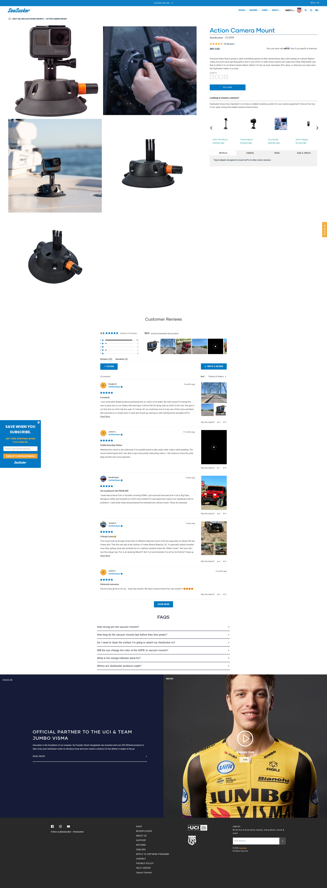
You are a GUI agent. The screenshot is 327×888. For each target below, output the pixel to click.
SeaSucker (216, 37)
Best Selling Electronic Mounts (28, 19)
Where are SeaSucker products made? (119, 665)
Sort (203, 376)
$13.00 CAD (301, 143)
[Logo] (19, 10)
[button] (316, 10)
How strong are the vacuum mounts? (118, 626)
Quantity (213, 73)
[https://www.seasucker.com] (10, 19)
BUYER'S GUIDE (144, 831)
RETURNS (141, 845)
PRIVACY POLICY (145, 863)
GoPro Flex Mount (220, 139)
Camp (265, 10)
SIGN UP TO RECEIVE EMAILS (20, 456)
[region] (185, 346)
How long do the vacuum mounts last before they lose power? (132, 634)
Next (317, 128)
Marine (253, 10)
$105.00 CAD (218, 143)
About (275, 10)
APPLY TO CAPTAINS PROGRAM (152, 854)
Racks (242, 10)
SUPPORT (141, 840)
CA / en (316, 3)
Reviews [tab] (106, 359)
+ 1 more (220, 414)
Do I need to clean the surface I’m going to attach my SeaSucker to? (136, 642)
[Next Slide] (225, 346)
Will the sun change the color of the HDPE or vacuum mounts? (132, 650)
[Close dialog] (38, 422)
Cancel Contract (144, 872)
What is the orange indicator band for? (119, 658)
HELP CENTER (143, 868)
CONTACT (141, 859)
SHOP (139, 826)
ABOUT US (141, 836)
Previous (211, 128)
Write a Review (217, 367)
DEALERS (141, 849)
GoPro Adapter (302, 139)
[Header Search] (306, 10)
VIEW (245, 760)
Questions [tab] (121, 359)
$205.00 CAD (274, 143)
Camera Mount (246, 139)
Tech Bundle (273, 139)
